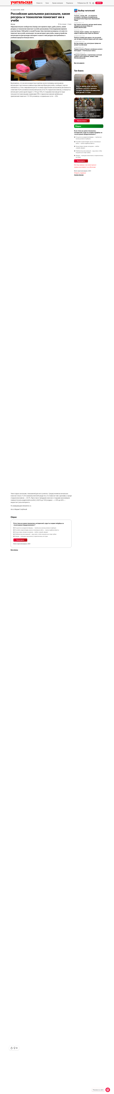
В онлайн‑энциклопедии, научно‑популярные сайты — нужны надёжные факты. (37, 530)
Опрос (78, 126)
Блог (47, 3)
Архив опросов (78, 175)
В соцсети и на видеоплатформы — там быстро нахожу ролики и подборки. (35, 528)
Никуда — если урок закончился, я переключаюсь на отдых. (31, 536)
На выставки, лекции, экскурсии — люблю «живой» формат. (31, 532)
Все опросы (14, 550)
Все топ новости (79, 63)
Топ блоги (78, 70)
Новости (39, 3)
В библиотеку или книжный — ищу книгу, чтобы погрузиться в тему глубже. (36, 534)
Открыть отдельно (80, 173)
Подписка (69, 3)
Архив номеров (57, 3)
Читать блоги (82, 121)
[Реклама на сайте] (108, 1090)
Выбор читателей (86, 10)
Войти (99, 3)
